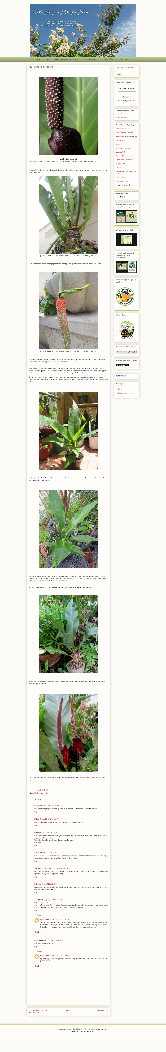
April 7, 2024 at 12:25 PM (61, 955)
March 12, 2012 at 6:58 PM (48, 884)
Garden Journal (43, 59)
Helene (36, 819)
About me (125, 59)
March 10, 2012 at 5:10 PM (49, 819)
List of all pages (91, 59)
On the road (120, 140)
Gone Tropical (45, 919)
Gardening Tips (121, 148)
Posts (121, 389)
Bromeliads (120, 177)
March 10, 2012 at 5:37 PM (48, 832)
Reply (36, 812)
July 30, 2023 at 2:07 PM (60, 919)
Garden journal (121, 129)
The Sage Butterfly (41, 868)
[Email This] (37, 790)
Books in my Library (123, 160)
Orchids (119, 168)
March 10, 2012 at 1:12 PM (49, 805)
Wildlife (118, 144)
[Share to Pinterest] (47, 790)
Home (68, 1011)
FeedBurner (131, 101)
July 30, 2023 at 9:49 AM (53, 900)
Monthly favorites (122, 185)
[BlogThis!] (40, 790)
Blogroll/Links (109, 59)
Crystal (37, 805)
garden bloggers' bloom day (126, 171)
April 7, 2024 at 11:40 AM (53, 940)
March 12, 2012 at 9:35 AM (47, 853)
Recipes (118, 156)
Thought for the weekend (125, 137)
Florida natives (121, 181)
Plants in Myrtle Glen (41, 793)
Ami (35, 853)
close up (119, 152)
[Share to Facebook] (44, 790)
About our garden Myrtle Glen (67, 59)
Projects (119, 164)
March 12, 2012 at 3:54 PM (58, 868)
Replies (39, 915)
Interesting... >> (102, 1010)
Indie (36, 884)
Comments (123, 393)
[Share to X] (42, 790)
